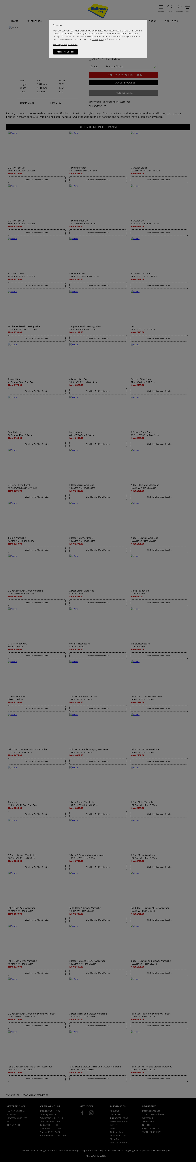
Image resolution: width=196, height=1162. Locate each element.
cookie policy (98, 39)
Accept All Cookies (65, 51)
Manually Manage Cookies (65, 44)
